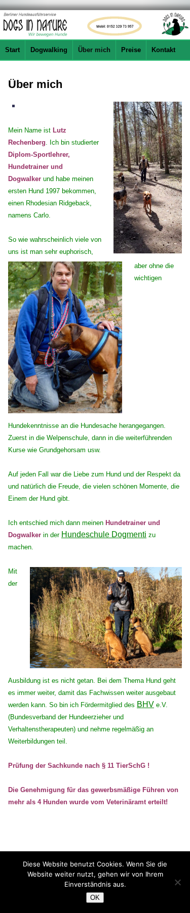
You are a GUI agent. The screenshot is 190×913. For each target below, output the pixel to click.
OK (95, 897)
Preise (131, 50)
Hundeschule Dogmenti (103, 534)
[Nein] (177, 882)
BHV (145, 704)
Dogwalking (48, 50)
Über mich (94, 50)
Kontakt (163, 50)
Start (12, 50)
